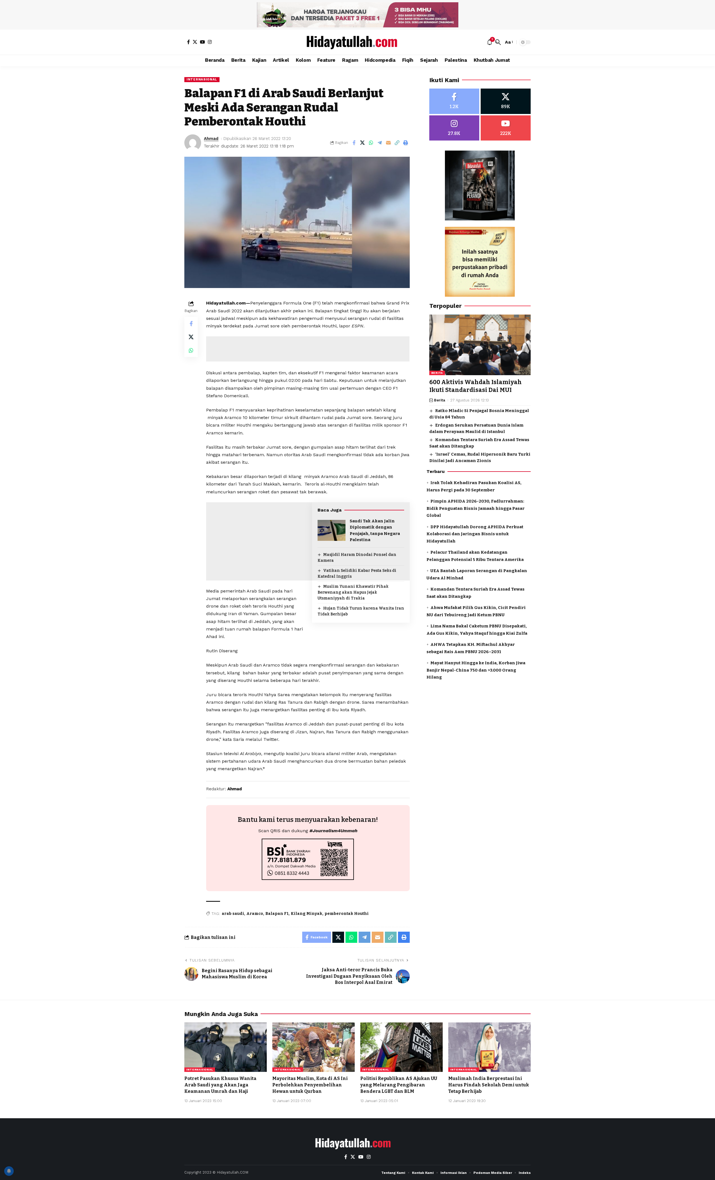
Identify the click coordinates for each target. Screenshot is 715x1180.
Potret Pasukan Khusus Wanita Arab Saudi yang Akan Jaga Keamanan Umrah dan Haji (220, 1085)
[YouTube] (202, 42)
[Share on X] (362, 142)
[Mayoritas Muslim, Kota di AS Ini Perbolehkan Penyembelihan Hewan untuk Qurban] (313, 1047)
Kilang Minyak (306, 913)
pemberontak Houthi (347, 913)
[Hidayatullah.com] (357, 42)
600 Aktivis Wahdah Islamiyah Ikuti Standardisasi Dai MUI (475, 386)
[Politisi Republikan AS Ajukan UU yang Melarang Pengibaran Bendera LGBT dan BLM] (401, 1047)
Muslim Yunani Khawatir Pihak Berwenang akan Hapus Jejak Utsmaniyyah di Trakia (353, 592)
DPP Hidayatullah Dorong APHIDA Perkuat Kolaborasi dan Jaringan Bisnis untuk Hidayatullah (474, 534)
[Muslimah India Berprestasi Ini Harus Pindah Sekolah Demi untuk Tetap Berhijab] (489, 1047)
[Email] (388, 142)
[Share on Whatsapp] (371, 142)
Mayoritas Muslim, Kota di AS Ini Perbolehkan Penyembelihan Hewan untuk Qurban (310, 1085)
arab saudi (233, 913)
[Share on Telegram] (380, 142)
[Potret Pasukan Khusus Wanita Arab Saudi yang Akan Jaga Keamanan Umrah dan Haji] (225, 1047)
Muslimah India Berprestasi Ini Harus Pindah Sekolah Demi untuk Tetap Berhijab (488, 1085)
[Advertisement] (307, 348)
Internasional (202, 79)
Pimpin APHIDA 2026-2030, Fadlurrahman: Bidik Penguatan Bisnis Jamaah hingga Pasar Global (475, 508)
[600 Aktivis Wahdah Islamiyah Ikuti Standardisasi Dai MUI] (480, 345)
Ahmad (211, 138)
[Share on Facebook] (354, 142)
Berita (437, 373)
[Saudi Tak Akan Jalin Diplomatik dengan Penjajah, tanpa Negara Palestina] (331, 530)
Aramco (254, 913)
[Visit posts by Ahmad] (192, 142)
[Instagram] (209, 42)
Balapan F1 (277, 913)
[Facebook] (188, 42)
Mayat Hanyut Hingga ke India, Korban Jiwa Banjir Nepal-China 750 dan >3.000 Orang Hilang (475, 670)
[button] (498, 42)
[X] (195, 42)
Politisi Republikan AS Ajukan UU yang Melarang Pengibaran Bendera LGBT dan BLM (398, 1085)
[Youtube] (506, 128)
